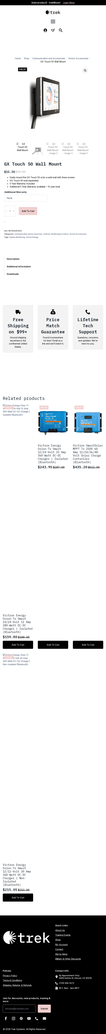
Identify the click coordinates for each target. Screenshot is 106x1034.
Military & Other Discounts (68, 958)
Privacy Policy (10, 975)
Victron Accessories (78, 58)
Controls (46, 234)
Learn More (69, 2)
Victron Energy (32, 237)
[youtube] (29, 1018)
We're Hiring (61, 954)
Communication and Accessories (48, 58)
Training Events (63, 935)
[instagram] (13, 1018)
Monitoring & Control (59, 234)
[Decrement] (6, 211)
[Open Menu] (53, 21)
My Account (61, 944)
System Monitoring (17, 237)
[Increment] (13, 211)
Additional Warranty (15, 192)
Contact (59, 949)
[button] (85, 70)
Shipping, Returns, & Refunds (17, 985)
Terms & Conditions (12, 980)
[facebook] (6, 1018)
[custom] (21, 1018)
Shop (26, 58)
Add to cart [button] (18, 644)
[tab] (18, 259)
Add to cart (28, 211)
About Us (60, 930)
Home (18, 58)
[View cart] (53, 30)
